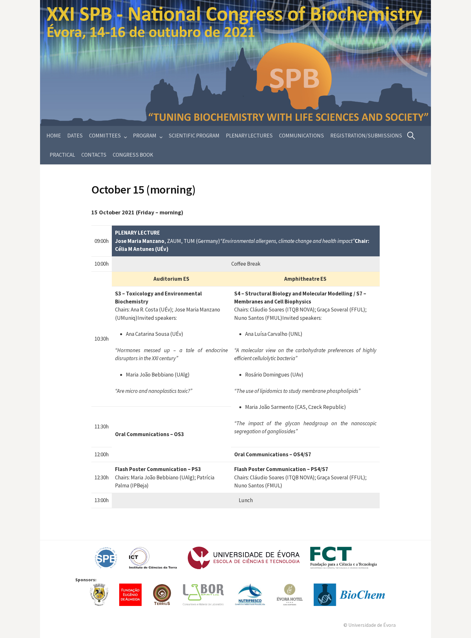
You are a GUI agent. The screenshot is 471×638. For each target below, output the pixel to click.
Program (144, 135)
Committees (105, 135)
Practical (62, 154)
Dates (75, 135)
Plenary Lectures (249, 135)
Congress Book (133, 154)
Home (53, 135)
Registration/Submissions (366, 135)
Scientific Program (194, 135)
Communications (301, 135)
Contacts (93, 154)
